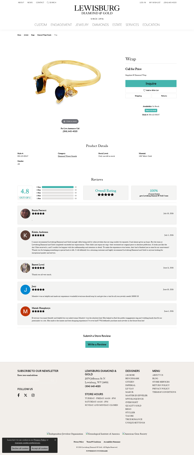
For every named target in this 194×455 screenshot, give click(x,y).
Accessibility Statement (112, 442)
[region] (70, 82)
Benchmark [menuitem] (132, 378)
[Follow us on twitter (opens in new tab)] (25, 395)
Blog (155, 378)
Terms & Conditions (164, 392)
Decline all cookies (20, 448)
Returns (164, 96)
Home (19, 35)
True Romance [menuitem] (133, 419)
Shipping (138, 96)
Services (132, 25)
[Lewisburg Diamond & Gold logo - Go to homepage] (97, 14)
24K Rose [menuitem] (130, 375)
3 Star (39, 193)
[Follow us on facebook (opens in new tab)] (18, 395)
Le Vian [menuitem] (129, 388)
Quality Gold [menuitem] (133, 405)
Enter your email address (27, 375)
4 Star (39, 190)
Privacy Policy (161, 388)
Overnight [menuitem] (131, 402)
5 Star (39, 187)
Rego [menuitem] (128, 409)
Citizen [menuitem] (129, 382)
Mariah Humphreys (41, 308)
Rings (33, 35)
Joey (34, 286)
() (76, 187)
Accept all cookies (40, 448)
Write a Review (97, 344)
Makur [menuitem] (129, 392)
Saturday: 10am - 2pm (96, 401)
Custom (41, 25)
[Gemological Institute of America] (103, 434)
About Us (157, 375)
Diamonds (100, 25)
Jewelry (82, 25)
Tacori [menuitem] (129, 416)
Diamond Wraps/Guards (44, 35)
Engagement (61, 25)
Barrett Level (38, 264)
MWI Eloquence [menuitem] (134, 399)
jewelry (26, 35)
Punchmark (102, 451)
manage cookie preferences (27, 443)
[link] (20, 2)
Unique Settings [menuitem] (135, 422)
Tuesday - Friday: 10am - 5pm (100, 398)
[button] (51, 2)
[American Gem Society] (134, 434)
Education (151, 25)
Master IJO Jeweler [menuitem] (136, 395)
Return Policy (161, 385)
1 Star (39, 198)
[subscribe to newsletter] (52, 380)
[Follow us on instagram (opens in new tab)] (33, 395)
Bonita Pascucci (39, 210)
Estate (117, 25)
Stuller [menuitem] (130, 412)
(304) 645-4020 (70, 131)
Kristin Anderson (40, 232)
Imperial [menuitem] (130, 385)
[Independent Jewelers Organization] (65, 434)
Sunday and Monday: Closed (101, 405)
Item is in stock (151, 110)
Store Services (160, 382)
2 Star (39, 195)
